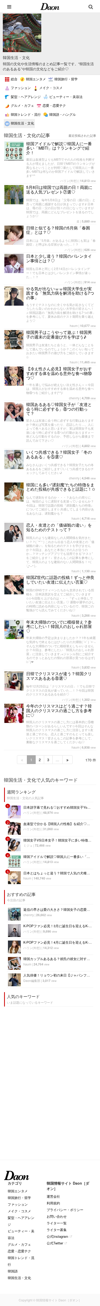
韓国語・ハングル (62, 114)
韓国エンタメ (35, 78)
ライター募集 (57, 1229)
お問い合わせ (57, 1216)
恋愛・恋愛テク (54, 105)
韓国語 (13, 1271)
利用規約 (53, 1203)
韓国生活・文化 (22, 123)
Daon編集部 (31, 980)
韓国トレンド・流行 (25, 114)
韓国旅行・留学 (65, 78)
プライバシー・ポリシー (65, 1209)
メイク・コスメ (50, 87)
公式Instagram (57, 1236)
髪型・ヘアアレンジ (25, 96)
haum (74, 325)
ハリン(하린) (69, 180)
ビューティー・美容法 (65, 96)
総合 (13, 78)
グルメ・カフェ (22, 105)
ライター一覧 (57, 1223)
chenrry (74, 398)
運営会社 (53, 1196)
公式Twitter (55, 1243)
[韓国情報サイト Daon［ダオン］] (49, 6)
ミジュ (28, 845)
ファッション (20, 87)
